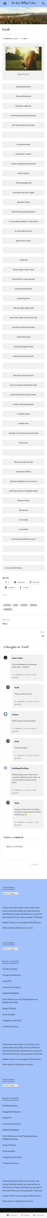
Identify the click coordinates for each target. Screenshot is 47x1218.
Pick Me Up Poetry (10, 969)
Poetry (24, 605)
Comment (35, 865)
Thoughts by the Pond (11, 1020)
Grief (16, 605)
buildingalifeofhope (20, 768)
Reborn (33, 605)
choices (7, 605)
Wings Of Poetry (9, 1008)
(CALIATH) (6, 981)
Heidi (25, 38)
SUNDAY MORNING (10, 993)
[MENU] (4, 3)
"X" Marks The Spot (10, 1027)
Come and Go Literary (11, 987)
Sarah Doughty (8, 1014)
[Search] (40, 3)
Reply (17, 677)
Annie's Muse (17, 658)
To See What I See (23, 3)
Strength (8, 609)
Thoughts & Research (11, 975)
